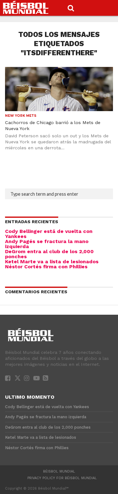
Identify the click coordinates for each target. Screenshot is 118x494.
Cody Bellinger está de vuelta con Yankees (49, 233)
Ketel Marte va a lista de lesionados (51, 262)
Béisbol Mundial (59, 471)
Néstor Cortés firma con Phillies (46, 267)
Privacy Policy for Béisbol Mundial (62, 478)
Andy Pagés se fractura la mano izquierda (46, 243)
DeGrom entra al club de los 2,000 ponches (49, 253)
